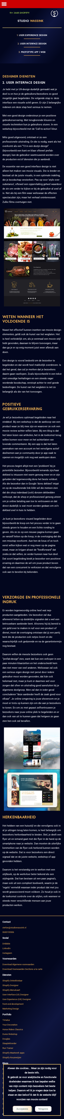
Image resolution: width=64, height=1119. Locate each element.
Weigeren (43, 1108)
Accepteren (22, 1108)
